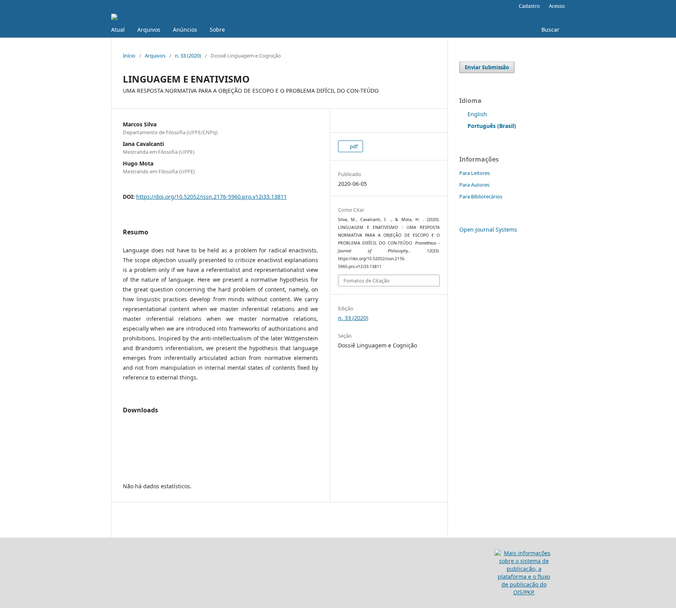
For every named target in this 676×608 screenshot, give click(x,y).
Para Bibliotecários (480, 196)
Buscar (549, 29)
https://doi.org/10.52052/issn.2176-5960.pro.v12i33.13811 (211, 196)
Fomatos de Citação (366, 280)
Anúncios (185, 29)
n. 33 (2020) (188, 55)
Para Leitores (474, 172)
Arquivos (148, 29)
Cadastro (529, 5)
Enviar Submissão (487, 67)
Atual (118, 29)
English (477, 114)
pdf (353, 146)
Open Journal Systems (488, 229)
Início (129, 55)
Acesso (557, 5)
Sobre (217, 29)
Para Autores (474, 184)
